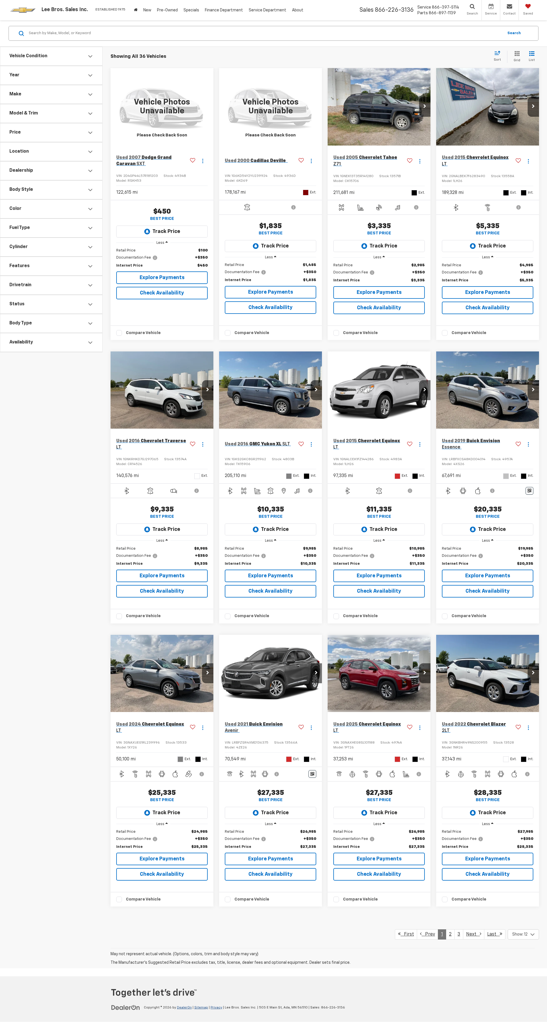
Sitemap (201, 1007)
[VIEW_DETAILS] (162, 106)
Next (473, 934)
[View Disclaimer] (294, 207)
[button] (424, 107)
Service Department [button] (267, 10)
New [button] (147, 10)
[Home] (135, 10)
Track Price (166, 231)
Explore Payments (162, 277)
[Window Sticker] (529, 491)
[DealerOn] (125, 1007)
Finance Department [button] (224, 10)
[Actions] (203, 161)
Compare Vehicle (143, 333)
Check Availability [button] (162, 293)
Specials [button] (191, 10)
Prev (428, 934)
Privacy (216, 1007)
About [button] (297, 10)
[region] (162, 258)
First (407, 934)
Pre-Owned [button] (167, 10)
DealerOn (184, 1007)
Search (514, 33)
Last (493, 934)
